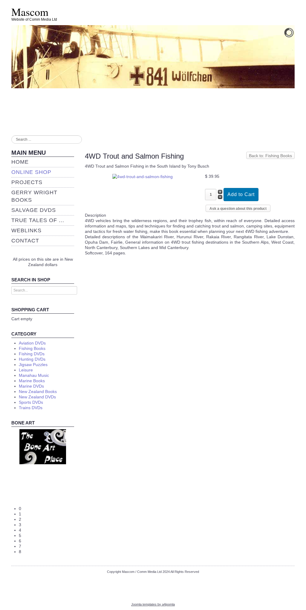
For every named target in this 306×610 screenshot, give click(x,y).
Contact (25, 241)
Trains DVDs (30, 407)
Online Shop (31, 172)
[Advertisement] (153, 586)
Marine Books (32, 380)
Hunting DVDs (32, 359)
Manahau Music (34, 375)
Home (20, 162)
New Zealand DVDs (37, 396)
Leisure (26, 370)
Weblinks (26, 230)
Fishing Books (32, 348)
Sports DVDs (31, 402)
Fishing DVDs (32, 353)
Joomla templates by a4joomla (153, 604)
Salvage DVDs (33, 210)
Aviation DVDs (32, 343)
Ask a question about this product (238, 209)
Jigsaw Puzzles (33, 364)
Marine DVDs (31, 386)
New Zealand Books (38, 391)
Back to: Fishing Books (270, 155)
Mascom (29, 11)
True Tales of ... (37, 220)
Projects (26, 182)
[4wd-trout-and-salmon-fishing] (142, 176)
